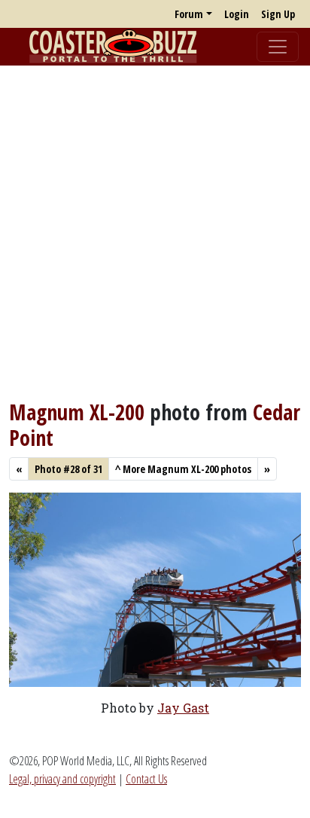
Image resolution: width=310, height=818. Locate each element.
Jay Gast (183, 708)
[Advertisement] (155, 233)
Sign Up (278, 14)
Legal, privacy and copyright (62, 779)
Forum (189, 14)
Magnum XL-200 (76, 412)
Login (236, 14)
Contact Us (146, 779)
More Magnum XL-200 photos (183, 469)
